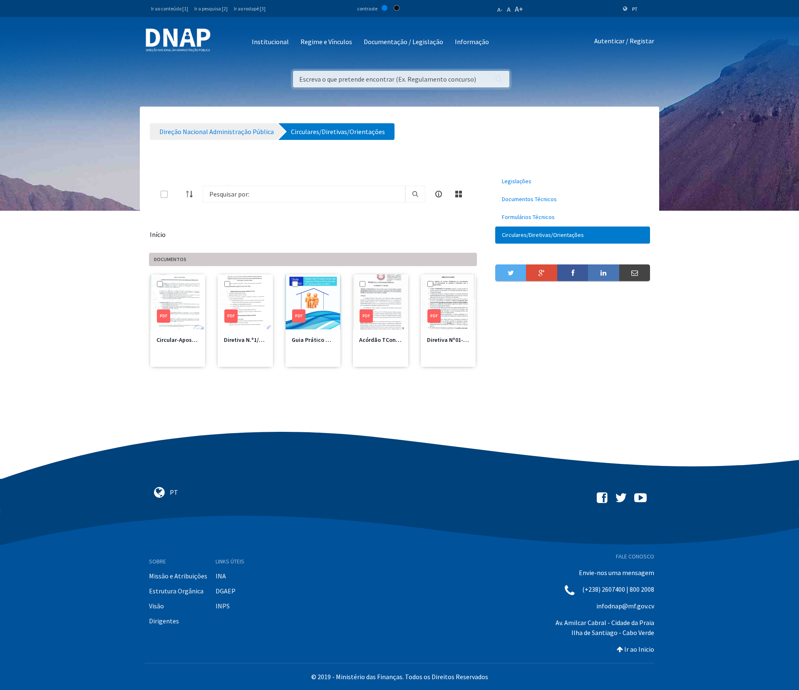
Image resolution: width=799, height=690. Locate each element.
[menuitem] (572, 181)
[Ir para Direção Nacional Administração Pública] (178, 39)
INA (221, 576)
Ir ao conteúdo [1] (169, 8)
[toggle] (177, 194)
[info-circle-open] (438, 194)
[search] (415, 194)
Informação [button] (472, 41)
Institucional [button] (270, 41)
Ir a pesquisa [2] (211, 8)
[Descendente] (192, 194)
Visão (156, 606)
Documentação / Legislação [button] (403, 41)
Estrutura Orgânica (176, 591)
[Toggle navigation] (222, 42)
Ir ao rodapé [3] (250, 8)
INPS (223, 606)
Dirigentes (164, 621)
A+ (519, 9)
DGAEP (226, 591)
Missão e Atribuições (178, 576)
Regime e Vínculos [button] (326, 41)
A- (500, 9)
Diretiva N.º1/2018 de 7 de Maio (263, 340)
